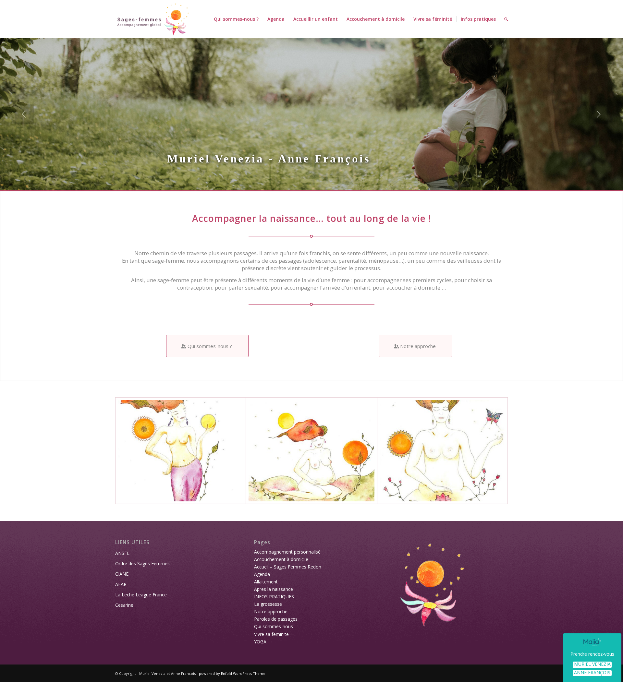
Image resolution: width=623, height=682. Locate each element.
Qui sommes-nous (273, 626)
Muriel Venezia (592, 664)
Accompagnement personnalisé (287, 552)
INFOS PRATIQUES (274, 596)
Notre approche (270, 611)
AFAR (121, 584)
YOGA (260, 642)
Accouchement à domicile (281, 559)
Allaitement (266, 582)
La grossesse (268, 604)
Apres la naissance (273, 589)
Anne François (592, 673)
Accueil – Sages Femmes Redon (287, 567)
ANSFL (122, 553)
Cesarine (124, 605)
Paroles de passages (276, 619)
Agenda (262, 574)
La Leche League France (141, 595)
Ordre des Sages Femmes (142, 563)
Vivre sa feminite (271, 634)
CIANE (121, 574)
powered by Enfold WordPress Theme (232, 673)
